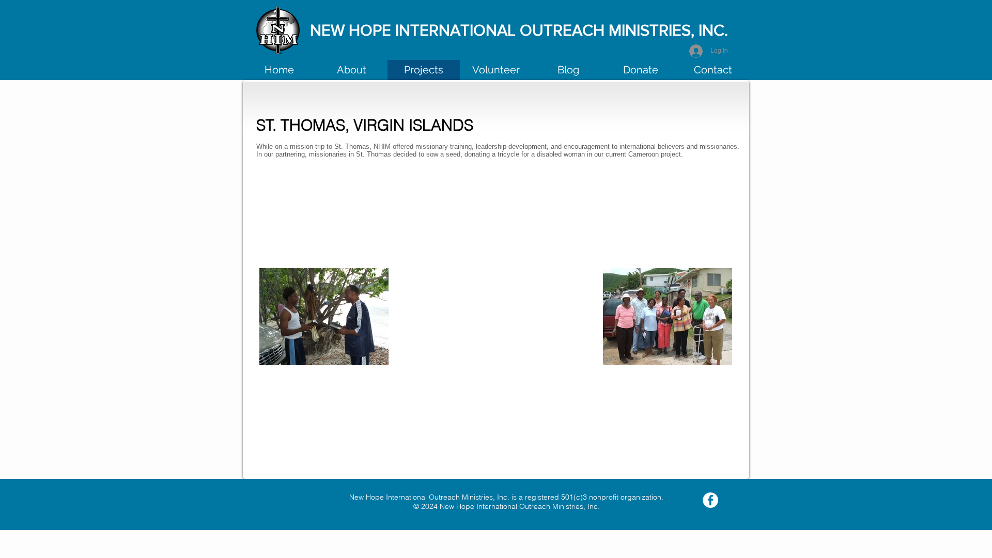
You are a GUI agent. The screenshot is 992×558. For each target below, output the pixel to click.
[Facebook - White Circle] (710, 500)
